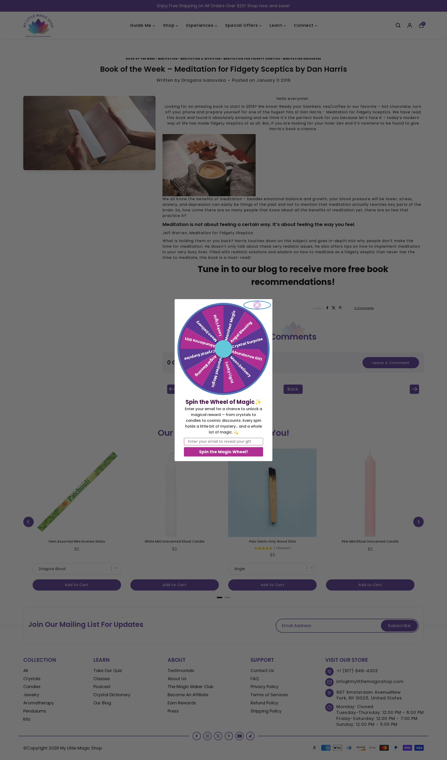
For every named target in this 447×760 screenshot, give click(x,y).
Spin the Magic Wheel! (223, 452)
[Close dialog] (257, 305)
